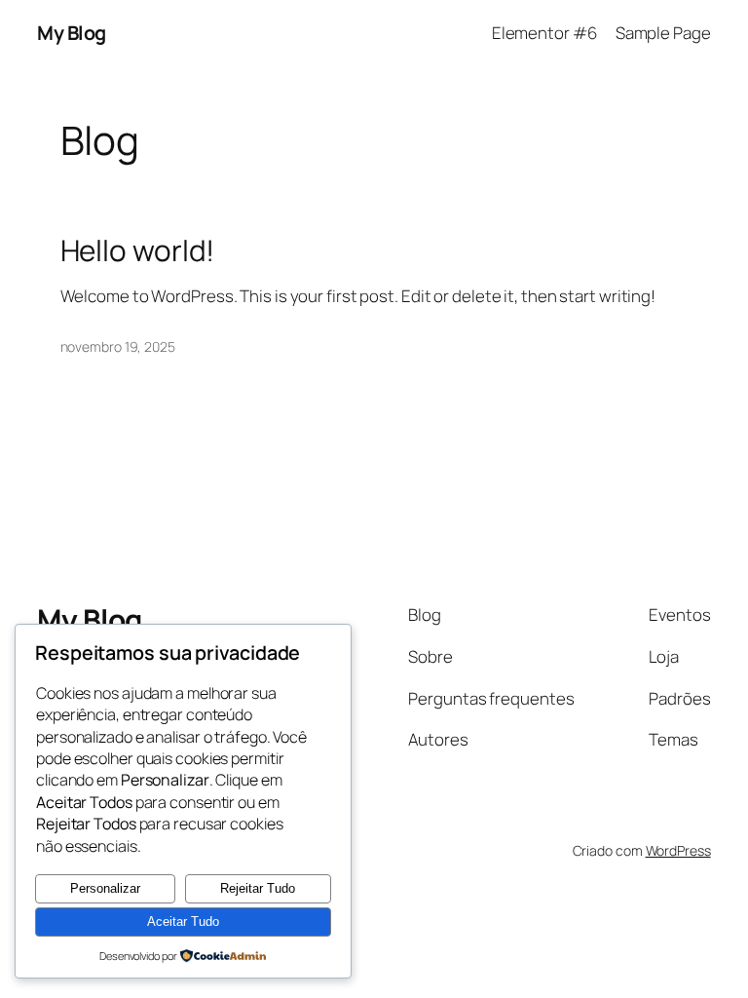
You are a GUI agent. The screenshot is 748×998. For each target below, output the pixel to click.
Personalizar (105, 888)
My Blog (71, 32)
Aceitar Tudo (183, 921)
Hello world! (137, 250)
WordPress (678, 850)
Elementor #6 (544, 32)
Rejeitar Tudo (257, 888)
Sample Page (663, 32)
